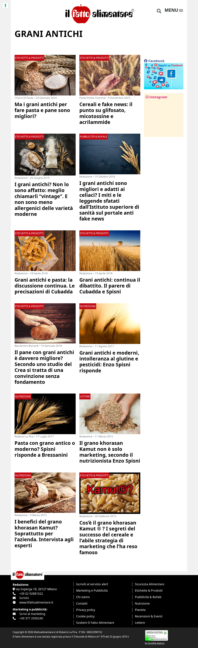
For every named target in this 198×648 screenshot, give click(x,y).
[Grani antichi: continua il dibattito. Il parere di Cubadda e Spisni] (109, 250)
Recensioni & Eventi (148, 616)
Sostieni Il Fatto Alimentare (95, 622)
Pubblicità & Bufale (148, 597)
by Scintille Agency (154, 643)
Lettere (140, 622)
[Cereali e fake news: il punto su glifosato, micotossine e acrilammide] (109, 75)
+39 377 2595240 (31, 618)
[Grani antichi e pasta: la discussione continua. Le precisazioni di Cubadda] (45, 250)
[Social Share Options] (148, 133)
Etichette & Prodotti (149, 590)
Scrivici (24, 598)
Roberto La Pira (24, 436)
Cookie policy (85, 616)
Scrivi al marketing (32, 614)
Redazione (21, 178)
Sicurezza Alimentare (149, 584)
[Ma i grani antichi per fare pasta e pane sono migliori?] (45, 75)
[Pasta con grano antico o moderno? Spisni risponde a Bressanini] (45, 413)
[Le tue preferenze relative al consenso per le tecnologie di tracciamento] (5, 5)
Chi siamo (83, 597)
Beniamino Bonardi (26, 345)
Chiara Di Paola (24, 98)
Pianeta (140, 610)
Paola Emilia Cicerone (92, 98)
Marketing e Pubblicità (92, 590)
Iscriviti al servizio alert (92, 584)
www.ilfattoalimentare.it (36, 602)
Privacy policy (85, 610)
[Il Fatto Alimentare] (99, 13)
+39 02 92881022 (31, 593)
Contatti (81, 603)
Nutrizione (142, 603)
